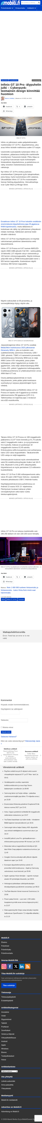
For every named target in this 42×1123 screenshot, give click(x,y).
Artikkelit (31, 8)
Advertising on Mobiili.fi (10, 1111)
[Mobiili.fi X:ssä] (16, 967)
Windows (4, 1049)
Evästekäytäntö (7, 1001)
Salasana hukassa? (9, 737)
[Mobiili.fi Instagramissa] (4, 967)
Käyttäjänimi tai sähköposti (12, 709)
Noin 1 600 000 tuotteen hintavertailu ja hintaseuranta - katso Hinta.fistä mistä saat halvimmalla (19, 590)
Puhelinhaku (6, 950)
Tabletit (4, 1023)
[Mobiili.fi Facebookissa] (10, 967)
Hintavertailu (20, 8)
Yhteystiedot (6, 1088)
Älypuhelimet (5, 80)
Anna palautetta (7, 1085)
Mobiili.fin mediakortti (9, 1100)
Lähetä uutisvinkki (8, 1081)
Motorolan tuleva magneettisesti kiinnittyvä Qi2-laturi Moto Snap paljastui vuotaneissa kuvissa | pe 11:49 (22, 849)
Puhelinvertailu (7, 953)
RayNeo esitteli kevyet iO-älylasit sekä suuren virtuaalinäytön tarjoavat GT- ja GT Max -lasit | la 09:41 (21, 774)
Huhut (3, 1060)
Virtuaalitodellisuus (8, 1038)
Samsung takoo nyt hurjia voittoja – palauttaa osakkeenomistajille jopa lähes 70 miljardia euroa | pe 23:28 (21, 796)
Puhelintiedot (6, 8)
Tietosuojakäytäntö (8, 997)
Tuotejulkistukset (13, 80)
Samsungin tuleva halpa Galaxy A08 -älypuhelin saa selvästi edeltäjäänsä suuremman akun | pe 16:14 (21, 830)
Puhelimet (5, 946)
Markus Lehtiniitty (9, 98)
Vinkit (3, 1016)
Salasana (4, 720)
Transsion (21, 599)
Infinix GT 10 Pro (11, 599)
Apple (3, 1045)
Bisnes (4, 1052)
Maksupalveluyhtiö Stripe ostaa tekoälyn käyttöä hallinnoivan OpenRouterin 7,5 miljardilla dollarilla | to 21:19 (21, 913)
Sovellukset (5, 1030)
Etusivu (4, 942)
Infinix (3, 599)
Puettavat (5, 1027)
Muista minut (7, 727)
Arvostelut (5, 1012)
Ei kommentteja (36, 80)
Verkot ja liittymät (7, 1034)
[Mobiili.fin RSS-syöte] (27, 967)
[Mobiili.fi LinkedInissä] (21, 967)
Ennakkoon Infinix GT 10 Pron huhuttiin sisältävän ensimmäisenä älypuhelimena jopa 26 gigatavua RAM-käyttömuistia (21, 224)
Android (4, 1041)
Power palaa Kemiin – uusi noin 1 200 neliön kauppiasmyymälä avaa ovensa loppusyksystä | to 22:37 (21, 902)
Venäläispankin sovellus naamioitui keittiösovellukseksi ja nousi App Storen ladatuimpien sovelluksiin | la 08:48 (18, 785)
